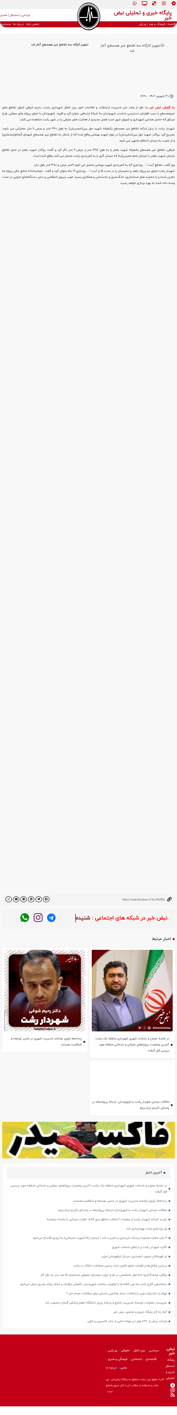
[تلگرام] (51, 917)
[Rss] (172, 1394)
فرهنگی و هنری (117, 1359)
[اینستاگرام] (38, 917)
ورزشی (112, 1350)
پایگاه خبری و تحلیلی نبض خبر (143, 15)
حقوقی (125, 1350)
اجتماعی (136, 1359)
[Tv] (144, 3)
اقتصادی (150, 1359)
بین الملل (139, 1350)
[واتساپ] (25, 917)
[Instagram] (163, 3)
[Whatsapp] (134, 3)
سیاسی (154, 1350)
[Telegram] (173, 3)
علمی (123, 1368)
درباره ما (111, 1368)
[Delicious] (154, 3)
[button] (46, 899)
